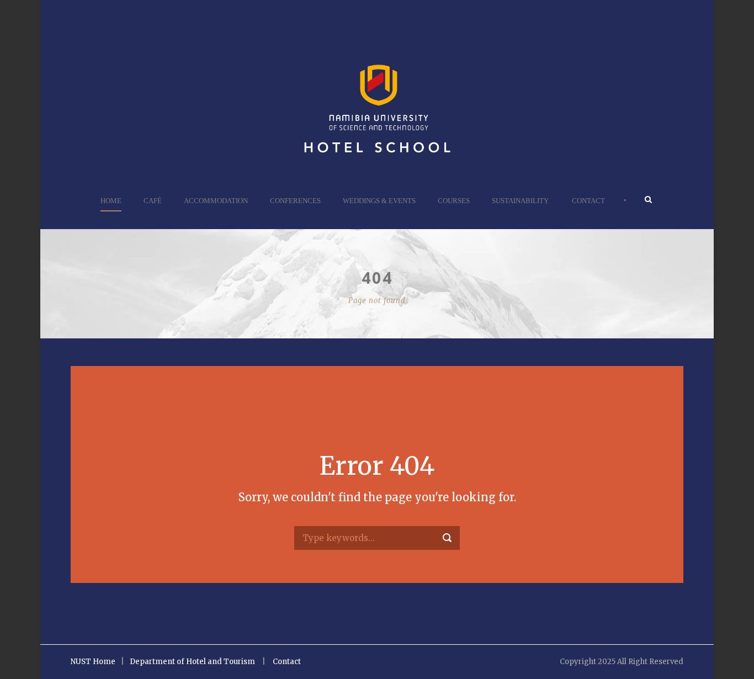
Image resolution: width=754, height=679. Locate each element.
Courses (454, 201)
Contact (588, 201)
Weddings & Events (379, 201)
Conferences (295, 201)
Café (153, 201)
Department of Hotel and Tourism (192, 661)
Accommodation (216, 201)
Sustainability (520, 201)
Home (110, 201)
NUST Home (93, 661)
